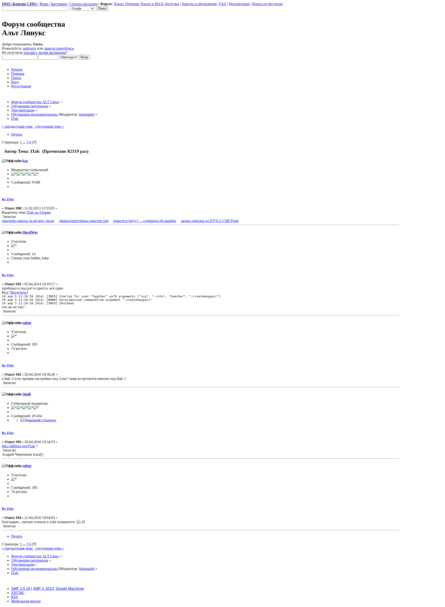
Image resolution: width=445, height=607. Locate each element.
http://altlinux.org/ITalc (18, 446)
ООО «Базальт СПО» (19, 4)
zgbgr (27, 323)
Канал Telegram (127, 4)
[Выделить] (19, 292)
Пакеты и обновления (199, 4)
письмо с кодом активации (45, 52)
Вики (44, 4)
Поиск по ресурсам (267, 4)
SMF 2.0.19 (20, 589)
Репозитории (239, 4)
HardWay (30, 232)
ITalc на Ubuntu (39, 212)
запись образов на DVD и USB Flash (209, 221)
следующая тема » (49, 126)
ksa (25, 161)
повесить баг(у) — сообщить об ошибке (144, 221)
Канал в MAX (152, 4)
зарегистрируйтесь (59, 48)
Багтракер (59, 4)
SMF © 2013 (43, 589)
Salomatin (86, 114)
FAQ (222, 4)
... (25, 142)
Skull (26, 394)
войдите (29, 48)
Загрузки (172, 4)
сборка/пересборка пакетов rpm (83, 221)
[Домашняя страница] (38, 420)
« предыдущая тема (17, 126)
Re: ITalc (8, 199)
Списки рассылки (83, 4)
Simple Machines (70, 589)
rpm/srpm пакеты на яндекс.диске (28, 221)
